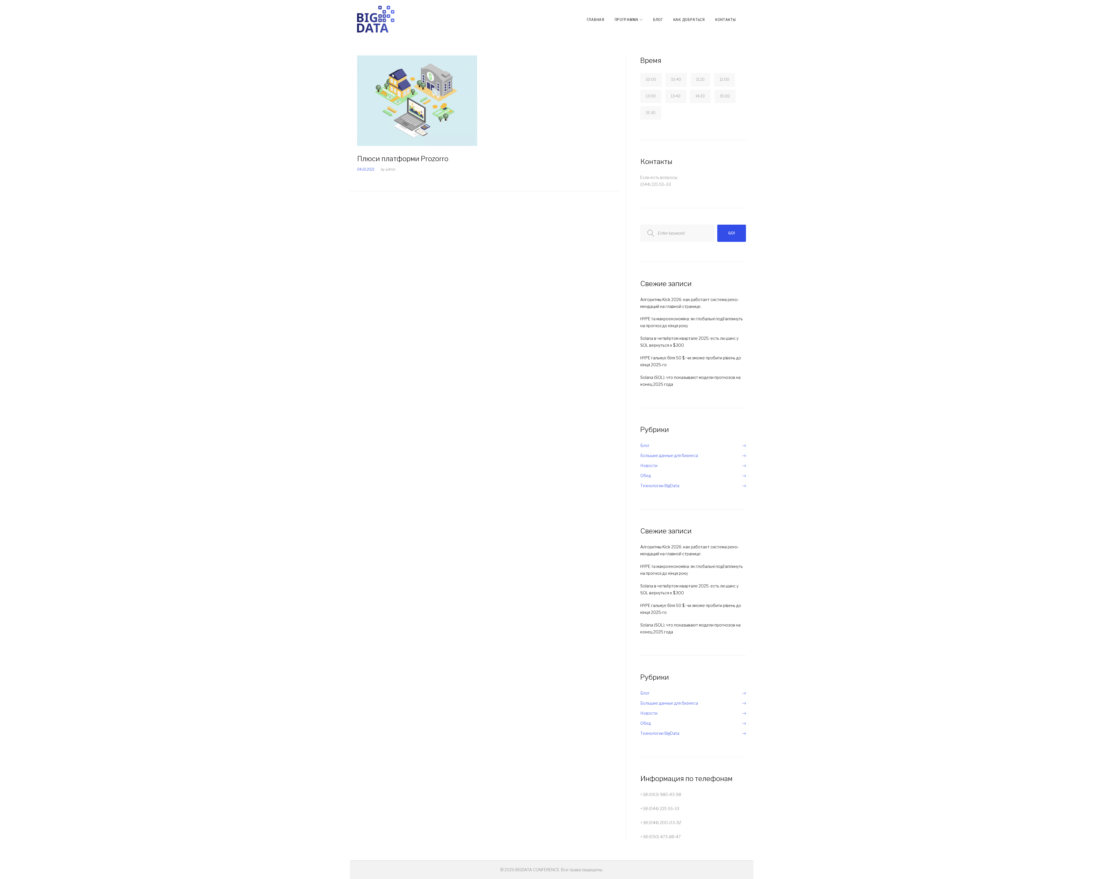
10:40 (676, 79)
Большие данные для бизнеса (669, 455)
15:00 (725, 96)
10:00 (651, 79)
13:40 (675, 96)
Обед (645, 475)
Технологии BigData (659, 485)
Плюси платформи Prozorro (402, 159)
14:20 (700, 96)
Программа (627, 20)
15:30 (650, 113)
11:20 (700, 79)
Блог (658, 20)
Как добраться (689, 20)
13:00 (651, 96)
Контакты (725, 20)
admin (390, 169)
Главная (595, 20)
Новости (648, 465)
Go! (731, 233)
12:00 (724, 79)
